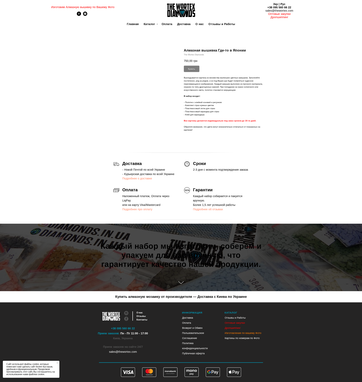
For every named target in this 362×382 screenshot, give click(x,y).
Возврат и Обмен (192, 328)
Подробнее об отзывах (208, 209)
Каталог (150, 24)
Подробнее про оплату (137, 209)
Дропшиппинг (233, 328)
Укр (275, 4)
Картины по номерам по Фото (242, 338)
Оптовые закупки (279, 13)
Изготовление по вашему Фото (243, 333)
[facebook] (79, 15)
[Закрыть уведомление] (57, 362)
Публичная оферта (193, 353)
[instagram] (85, 15)
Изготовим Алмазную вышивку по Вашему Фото (82, 7)
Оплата (167, 24)
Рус (282, 4)
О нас (199, 24)
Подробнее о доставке (137, 178)
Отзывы (141, 316)
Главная (133, 24)
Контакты (141, 319)
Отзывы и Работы (221, 24)
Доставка (184, 24)
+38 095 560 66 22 (279, 7)
